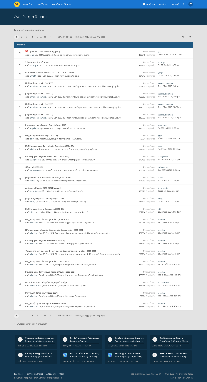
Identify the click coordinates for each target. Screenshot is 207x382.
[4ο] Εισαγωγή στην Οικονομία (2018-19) (44, 209)
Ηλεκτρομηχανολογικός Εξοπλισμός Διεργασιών (87, 233)
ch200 (32, 180)
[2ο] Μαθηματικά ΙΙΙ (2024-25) (39, 83)
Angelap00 (34, 128)
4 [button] (32, 37)
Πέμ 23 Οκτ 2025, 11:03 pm (83, 361)
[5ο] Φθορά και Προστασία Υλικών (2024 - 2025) (47, 177)
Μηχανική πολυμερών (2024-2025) (41, 135)
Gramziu (189, 378)
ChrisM (33, 75)
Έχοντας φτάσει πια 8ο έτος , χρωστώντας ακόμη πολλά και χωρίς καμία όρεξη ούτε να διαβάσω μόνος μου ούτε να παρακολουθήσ (129, 341)
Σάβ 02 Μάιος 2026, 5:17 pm (124, 345)
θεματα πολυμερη (78, 341)
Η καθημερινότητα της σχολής (76, 54)
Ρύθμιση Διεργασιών (75, 128)
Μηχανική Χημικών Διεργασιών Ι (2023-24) (45, 303)
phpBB (28, 378)
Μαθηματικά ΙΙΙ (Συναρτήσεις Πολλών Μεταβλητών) (96, 86)
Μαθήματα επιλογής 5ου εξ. (74, 180)
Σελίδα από (65, 37)
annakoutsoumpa (38, 86)
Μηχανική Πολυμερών (71, 138)
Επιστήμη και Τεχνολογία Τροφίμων (80, 149)
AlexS (154, 345)
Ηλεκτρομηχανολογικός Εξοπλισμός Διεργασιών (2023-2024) (54, 230)
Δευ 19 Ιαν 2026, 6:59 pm (33, 361)
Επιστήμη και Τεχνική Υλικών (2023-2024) (45, 240)
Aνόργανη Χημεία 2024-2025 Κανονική (43, 188)
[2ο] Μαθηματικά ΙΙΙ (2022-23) (39, 104)
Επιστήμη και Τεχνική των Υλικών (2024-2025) (47, 156)
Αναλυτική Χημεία (70, 75)
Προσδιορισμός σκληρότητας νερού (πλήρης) (47, 282)
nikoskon (34, 222)
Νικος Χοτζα (35, 159)
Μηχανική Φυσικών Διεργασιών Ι (80, 222)
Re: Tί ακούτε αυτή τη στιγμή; (84, 353)
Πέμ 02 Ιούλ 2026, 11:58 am (35, 345)
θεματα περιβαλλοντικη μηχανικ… (42, 338)
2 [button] (21, 37)
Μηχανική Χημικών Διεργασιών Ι (80, 306)
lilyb (20, 361)
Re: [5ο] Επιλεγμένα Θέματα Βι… (40, 353)
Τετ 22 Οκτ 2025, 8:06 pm (127, 361)
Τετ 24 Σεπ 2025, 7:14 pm (170, 361)
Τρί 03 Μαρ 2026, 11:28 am (169, 345)
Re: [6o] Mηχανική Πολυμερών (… (86, 338)
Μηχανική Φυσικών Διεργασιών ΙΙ (80, 264)
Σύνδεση (163, 4)
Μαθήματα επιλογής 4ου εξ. (73, 201)
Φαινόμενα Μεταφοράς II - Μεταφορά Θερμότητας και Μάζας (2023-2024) (60, 251)
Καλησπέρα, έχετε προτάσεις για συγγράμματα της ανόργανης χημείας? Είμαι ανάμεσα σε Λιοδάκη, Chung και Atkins (129, 356)
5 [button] (37, 37)
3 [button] (26, 37)
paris (20, 345)
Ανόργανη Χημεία (72, 65)
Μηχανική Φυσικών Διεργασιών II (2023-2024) (47, 261)
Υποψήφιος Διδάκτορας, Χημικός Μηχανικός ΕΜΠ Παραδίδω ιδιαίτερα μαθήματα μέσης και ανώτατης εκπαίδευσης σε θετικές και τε (174, 341)
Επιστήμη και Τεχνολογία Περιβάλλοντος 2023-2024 (50, 271)
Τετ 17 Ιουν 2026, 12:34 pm (80, 345)
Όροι (61, 374)
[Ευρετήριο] (17, 4)
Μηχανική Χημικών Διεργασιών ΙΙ (83, 170)
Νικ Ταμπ (34, 65)
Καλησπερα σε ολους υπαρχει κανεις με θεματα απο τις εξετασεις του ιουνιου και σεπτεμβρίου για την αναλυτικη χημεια (174, 356)
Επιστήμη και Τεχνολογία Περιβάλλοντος (84, 275)
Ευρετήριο (18, 374)
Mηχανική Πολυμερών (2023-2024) (41, 292)
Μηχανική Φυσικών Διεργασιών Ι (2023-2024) (46, 219)
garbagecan (35, 170)
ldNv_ (32, 138)
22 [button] (45, 37)
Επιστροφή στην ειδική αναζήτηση (29, 30)
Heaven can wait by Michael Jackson (85, 356)
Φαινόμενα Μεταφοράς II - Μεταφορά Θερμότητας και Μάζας (93, 254)
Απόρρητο (51, 374)
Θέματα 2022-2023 (34, 167)
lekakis (33, 149)
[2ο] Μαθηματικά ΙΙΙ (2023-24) (39, 93)
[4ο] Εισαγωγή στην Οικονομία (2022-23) (44, 198)
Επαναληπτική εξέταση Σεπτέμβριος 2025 (45, 125)
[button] (50, 37)
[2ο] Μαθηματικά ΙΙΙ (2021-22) (39, 114)
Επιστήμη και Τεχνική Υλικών (81, 159)
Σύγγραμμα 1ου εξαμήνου (37, 62)
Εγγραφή (175, 4)
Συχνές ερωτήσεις (35, 374)
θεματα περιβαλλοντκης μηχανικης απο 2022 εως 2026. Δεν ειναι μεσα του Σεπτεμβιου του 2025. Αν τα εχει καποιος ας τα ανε (40, 341)
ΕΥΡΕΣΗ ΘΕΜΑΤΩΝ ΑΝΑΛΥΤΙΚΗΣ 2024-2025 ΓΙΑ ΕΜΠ (50, 72)
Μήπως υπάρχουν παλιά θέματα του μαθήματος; (40, 356)
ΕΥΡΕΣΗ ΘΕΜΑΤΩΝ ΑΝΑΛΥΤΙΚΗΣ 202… (178, 353)
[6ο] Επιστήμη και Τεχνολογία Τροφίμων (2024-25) (49, 146)
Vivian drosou (36, 285)
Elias (32, 54)
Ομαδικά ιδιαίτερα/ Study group (44, 51)
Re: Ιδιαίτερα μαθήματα (171, 338)
